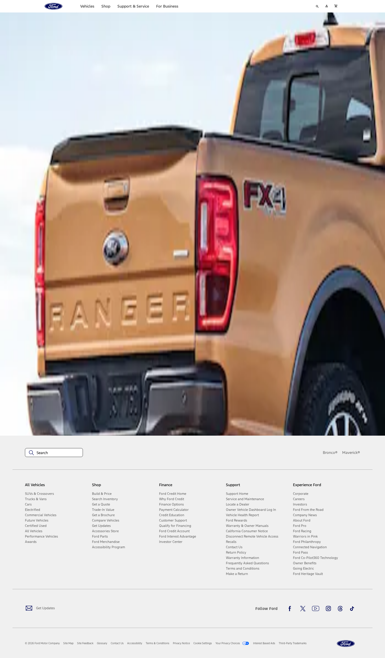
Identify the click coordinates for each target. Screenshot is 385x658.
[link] (68, 643)
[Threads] (340, 608)
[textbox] (54, 452)
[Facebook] (291, 608)
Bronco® (330, 452)
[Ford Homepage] (346, 643)
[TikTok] (352, 608)
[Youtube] (315, 608)
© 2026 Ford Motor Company (42, 643)
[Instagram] (328, 608)
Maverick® (351, 452)
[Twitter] (302, 608)
